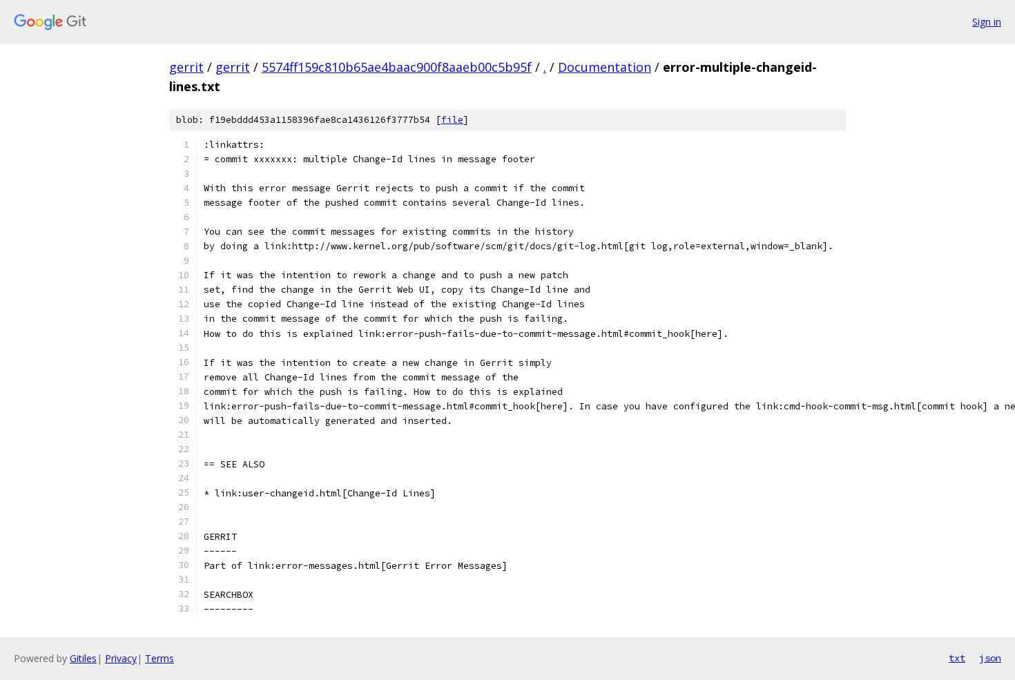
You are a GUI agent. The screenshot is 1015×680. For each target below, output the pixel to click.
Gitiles (83, 658)
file (452, 120)
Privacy (121, 658)
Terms (159, 658)
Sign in (986, 21)
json (990, 658)
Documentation (604, 67)
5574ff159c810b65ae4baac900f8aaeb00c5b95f (397, 67)
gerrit (186, 67)
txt (957, 658)
